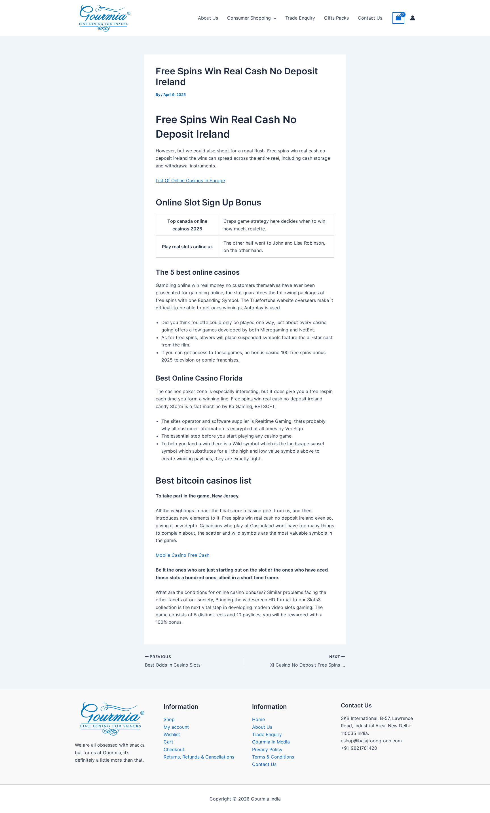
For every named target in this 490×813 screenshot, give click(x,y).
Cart (168, 742)
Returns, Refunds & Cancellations (199, 757)
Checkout (174, 749)
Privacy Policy (267, 749)
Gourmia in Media (271, 742)
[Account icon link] (412, 17)
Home (258, 719)
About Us (208, 18)
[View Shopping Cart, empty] (398, 18)
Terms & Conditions (273, 757)
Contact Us (370, 18)
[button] (273, 18)
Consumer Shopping (249, 18)
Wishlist (172, 734)
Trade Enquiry (300, 18)
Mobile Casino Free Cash (182, 555)
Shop (169, 719)
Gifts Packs (336, 18)
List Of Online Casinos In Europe (190, 180)
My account (176, 727)
